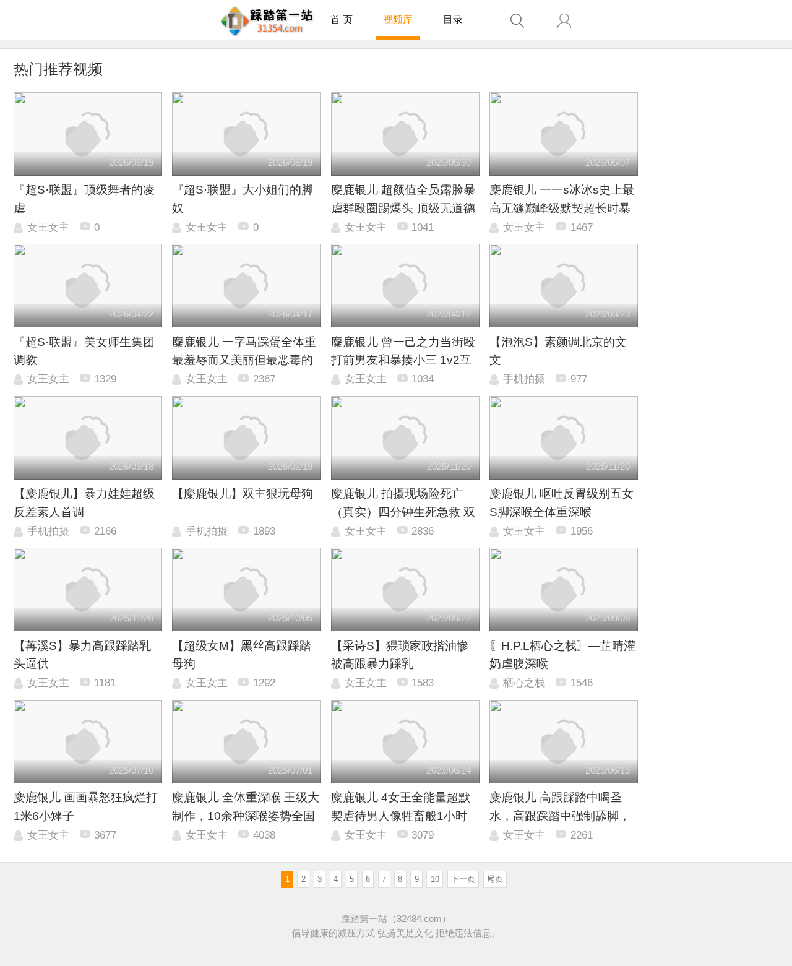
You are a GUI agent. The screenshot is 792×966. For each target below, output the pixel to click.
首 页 (341, 19)
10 (435, 879)
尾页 (495, 879)
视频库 (398, 19)
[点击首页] (267, 21)
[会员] (564, 21)
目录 (453, 19)
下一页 (463, 879)
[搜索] (517, 21)
